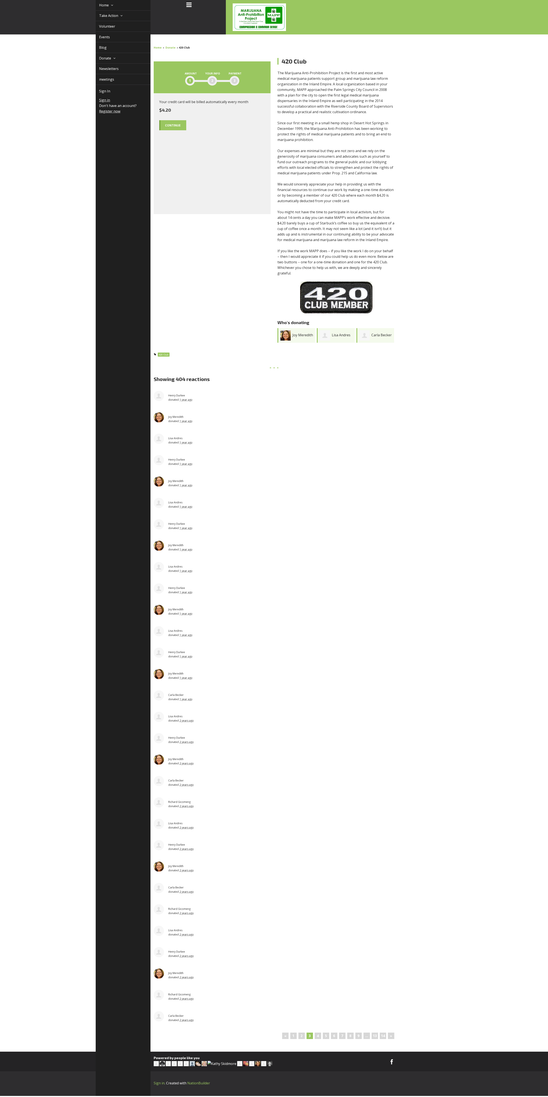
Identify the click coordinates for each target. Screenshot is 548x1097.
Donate (100, 58)
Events (99, 37)
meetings (101, 79)
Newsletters (104, 68)
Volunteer (102, 26)
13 (375, 1035)
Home (99, 5)
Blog (98, 47)
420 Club (163, 354)
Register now (104, 111)
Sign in (99, 100)
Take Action (104, 15)
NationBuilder (198, 1083)
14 (383, 1035)
